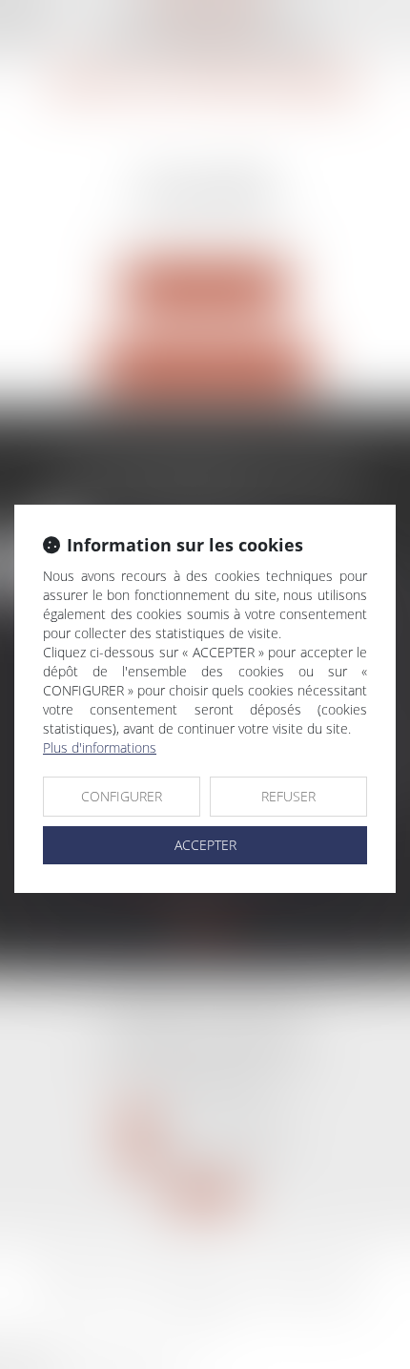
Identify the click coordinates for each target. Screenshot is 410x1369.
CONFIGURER (121, 796)
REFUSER (288, 796)
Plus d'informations (99, 747)
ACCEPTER (205, 845)
